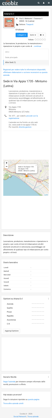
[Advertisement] (22, 140)
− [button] (6, 166)
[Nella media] (40, 39)
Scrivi (32, 35)
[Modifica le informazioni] (42, 35)
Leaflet (46, 195)
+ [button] (6, 162)
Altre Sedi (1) (10, 62)
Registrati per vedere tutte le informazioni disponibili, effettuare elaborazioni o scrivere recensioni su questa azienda (25, 72)
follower (20, 30)
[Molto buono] (42, 39)
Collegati (20, 35)
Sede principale (11, 57)
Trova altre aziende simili (13, 403)
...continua (37, 46)
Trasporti (29, 24)
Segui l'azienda (9, 382)
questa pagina (33, 399)
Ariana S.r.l (9, 14)
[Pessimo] (35, 39)
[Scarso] (38, 39)
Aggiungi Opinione (12, 331)
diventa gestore (25, 127)
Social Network (20, 416)
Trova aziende (33, 416)
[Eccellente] (45, 39)
